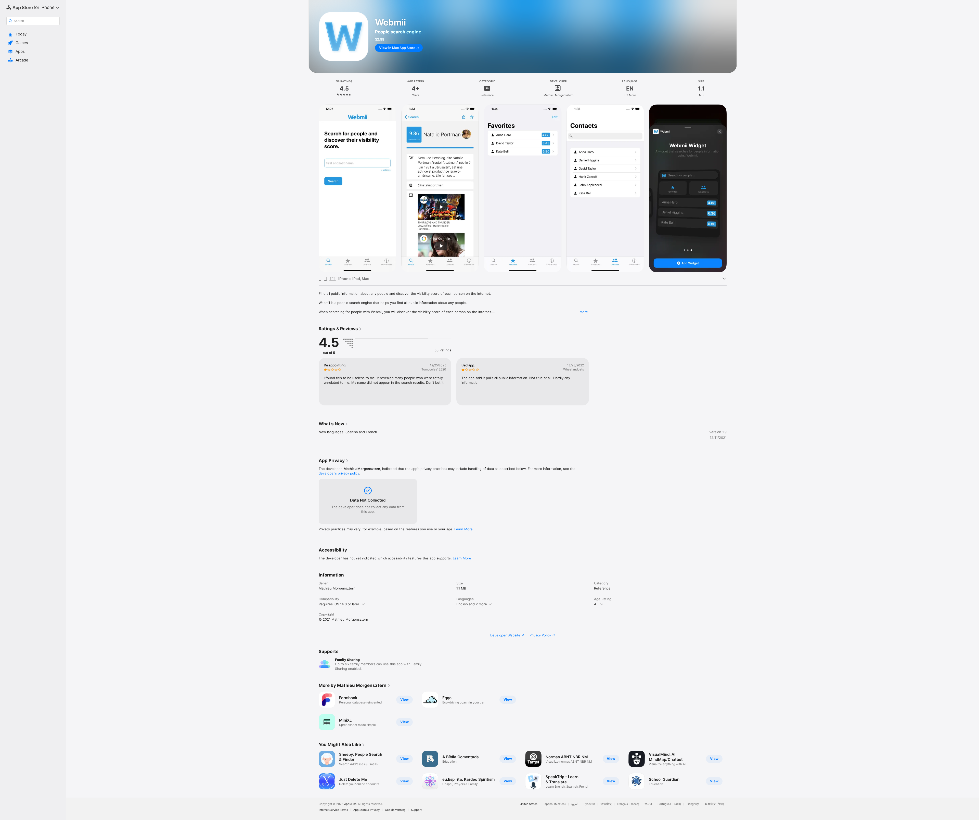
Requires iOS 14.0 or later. (339, 604)
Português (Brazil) (669, 804)
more (584, 312)
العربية (574, 804)
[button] (33, 34)
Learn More (463, 529)
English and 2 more (471, 604)
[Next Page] (731, 188)
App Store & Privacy (366, 810)
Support (416, 810)
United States (528, 804)
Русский (589, 804)
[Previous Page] (313, 188)
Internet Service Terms (333, 810)
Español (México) (554, 804)
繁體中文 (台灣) (714, 804)
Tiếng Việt (692, 804)
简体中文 (606, 804)
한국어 (648, 804)
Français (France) (628, 804)
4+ (596, 604)
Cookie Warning (395, 810)
